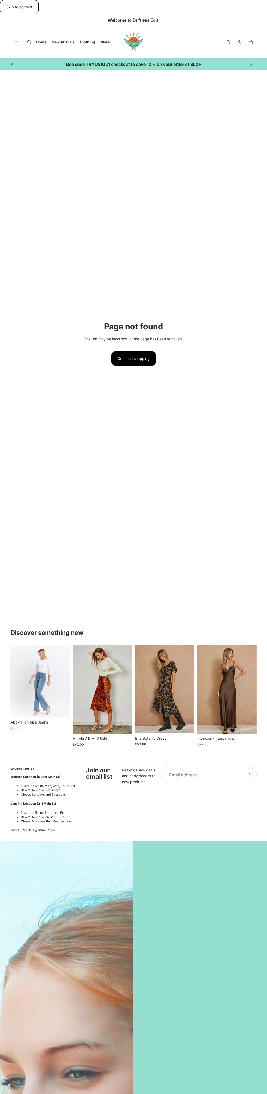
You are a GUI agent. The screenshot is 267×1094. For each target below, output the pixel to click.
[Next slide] (251, 64)
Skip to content (19, 7)
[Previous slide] (12, 64)
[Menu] (16, 42)
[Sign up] (248, 775)
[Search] (29, 42)
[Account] (239, 42)
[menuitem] (105, 42)
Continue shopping (134, 358)
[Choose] (61, 709)
